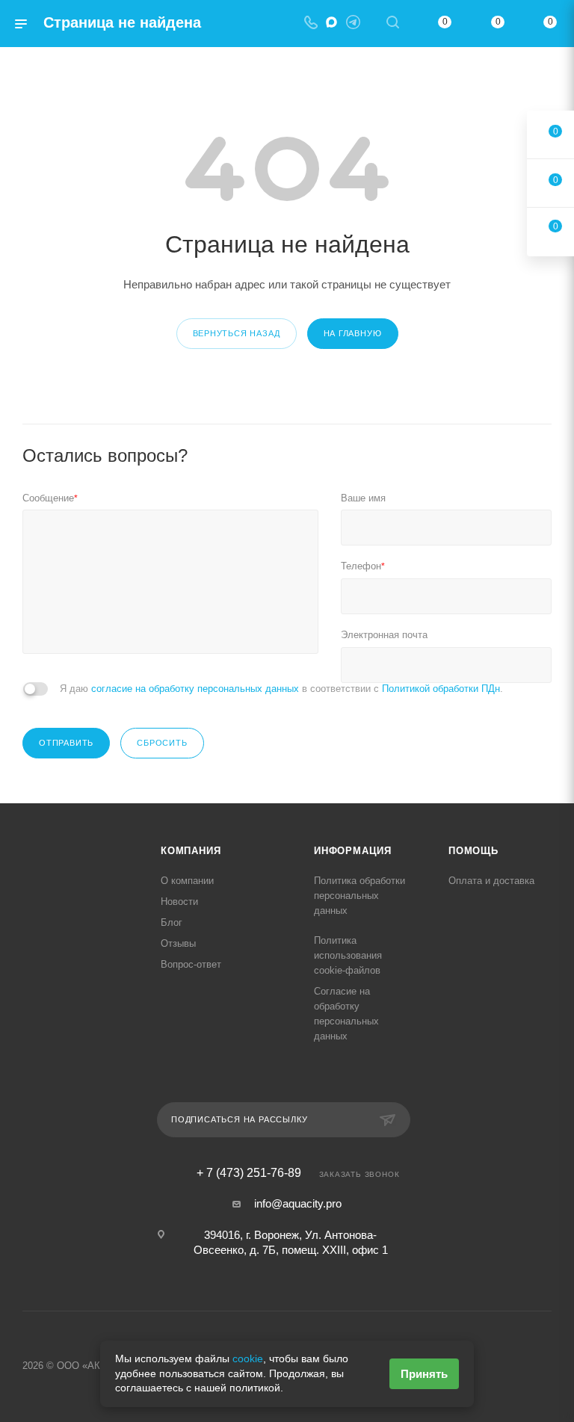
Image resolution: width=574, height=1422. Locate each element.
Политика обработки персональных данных (359, 895)
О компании (187, 880)
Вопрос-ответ (191, 964)
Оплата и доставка (491, 880)
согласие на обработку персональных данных (195, 688)
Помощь (473, 850)
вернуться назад (236, 333)
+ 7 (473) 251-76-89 (249, 1173)
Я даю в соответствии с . (281, 688)
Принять (424, 1373)
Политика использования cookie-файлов (348, 955)
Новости (179, 901)
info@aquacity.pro (298, 1203)
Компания (190, 850)
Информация (353, 850)
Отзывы (178, 943)
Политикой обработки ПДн (441, 688)
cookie (247, 1358)
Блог (171, 922)
